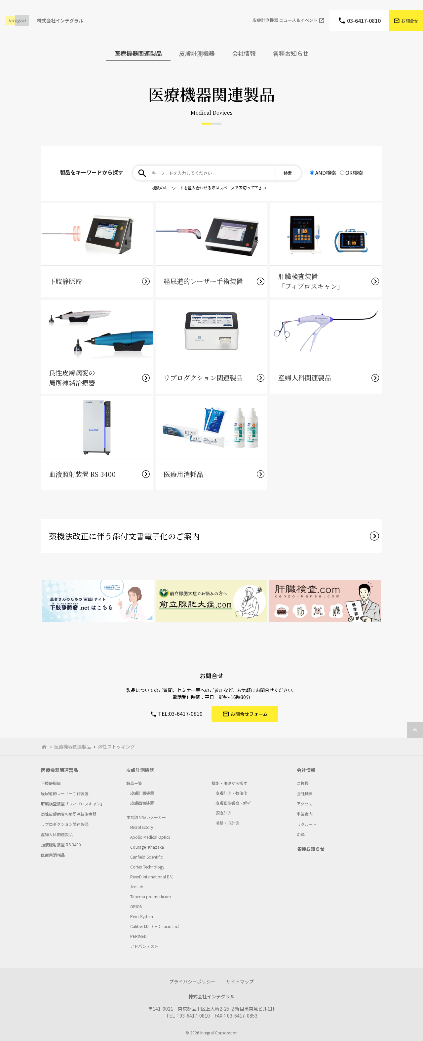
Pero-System (141, 916)
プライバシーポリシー (192, 981)
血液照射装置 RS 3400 (61, 844)
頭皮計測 (223, 813)
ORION (136, 906)
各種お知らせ (291, 53)
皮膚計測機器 (140, 770)
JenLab (136, 886)
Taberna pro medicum (150, 896)
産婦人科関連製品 (57, 834)
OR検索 (354, 172)
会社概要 (305, 793)
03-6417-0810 (364, 20)
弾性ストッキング (116, 746)
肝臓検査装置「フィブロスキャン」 (72, 803)
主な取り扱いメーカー (146, 817)
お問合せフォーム (249, 714)
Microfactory (141, 827)
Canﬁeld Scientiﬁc (146, 857)
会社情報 (306, 770)
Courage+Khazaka (147, 847)
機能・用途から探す (229, 783)
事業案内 (305, 814)
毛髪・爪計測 (227, 823)
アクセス (304, 803)
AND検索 (325, 172)
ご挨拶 (303, 783)
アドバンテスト (144, 946)
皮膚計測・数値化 (231, 793)
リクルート (307, 824)
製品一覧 (134, 783)
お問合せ (409, 21)
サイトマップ (240, 981)
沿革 (301, 834)
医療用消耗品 (53, 855)
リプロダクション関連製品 (65, 824)
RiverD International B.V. (151, 876)
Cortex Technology (147, 866)
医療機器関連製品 (72, 746)
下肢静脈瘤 (51, 783)
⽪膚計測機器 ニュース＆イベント (285, 20)
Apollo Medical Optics (150, 837)
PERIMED (138, 936)
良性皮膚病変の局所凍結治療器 (68, 814)
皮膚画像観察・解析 (233, 803)
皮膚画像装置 (142, 803)
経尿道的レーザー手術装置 (65, 793)
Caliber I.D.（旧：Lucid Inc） (156, 926)
